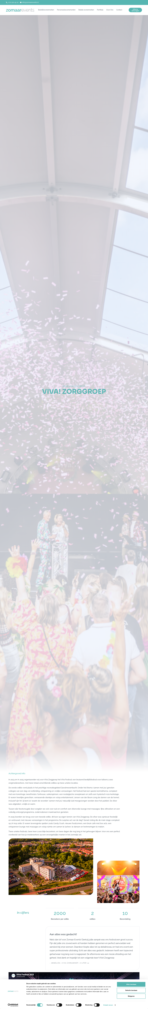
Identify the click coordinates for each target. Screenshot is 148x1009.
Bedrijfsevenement (74, 386)
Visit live (132, 774)
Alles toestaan (131, 984)
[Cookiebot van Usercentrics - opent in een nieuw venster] (13, 1005)
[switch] (59, 1005)
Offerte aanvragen (135, 10)
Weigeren (131, 996)
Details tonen (108, 1005)
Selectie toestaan (131, 990)
